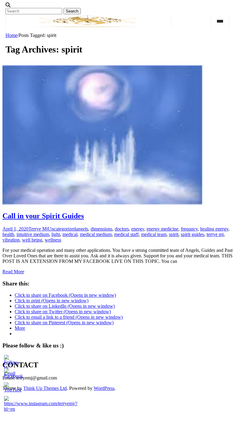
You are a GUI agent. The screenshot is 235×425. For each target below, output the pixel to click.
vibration (11, 239)
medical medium (96, 234)
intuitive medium (33, 234)
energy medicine (162, 228)
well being (32, 239)
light (55, 234)
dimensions (101, 228)
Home (11, 35)
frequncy (189, 228)
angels (82, 228)
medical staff (126, 234)
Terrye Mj (38, 228)
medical (69, 234)
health (8, 234)
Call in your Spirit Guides (43, 216)
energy (137, 228)
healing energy (214, 228)
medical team (153, 234)
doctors (122, 228)
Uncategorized (62, 228)
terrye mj (215, 234)
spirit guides (192, 234)
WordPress (104, 388)
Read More (13, 271)
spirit (173, 234)
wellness (53, 239)
